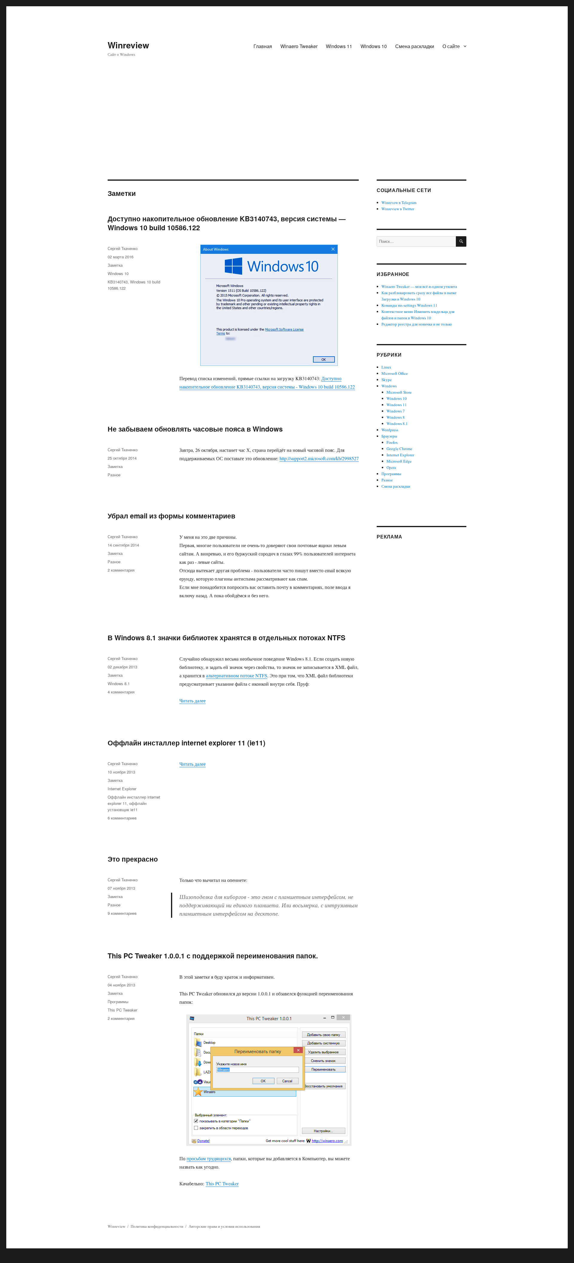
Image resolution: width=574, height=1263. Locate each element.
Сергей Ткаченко (123, 248)
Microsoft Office (394, 373)
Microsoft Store (399, 392)
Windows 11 (339, 46)
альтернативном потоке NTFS (236, 675)
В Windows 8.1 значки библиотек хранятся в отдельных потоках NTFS (226, 637)
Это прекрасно (133, 859)
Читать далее (192, 700)
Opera (391, 467)
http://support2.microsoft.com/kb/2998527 (319, 458)
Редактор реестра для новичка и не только (416, 324)
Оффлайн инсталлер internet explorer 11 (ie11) (186, 743)
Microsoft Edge (399, 461)
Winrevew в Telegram (398, 202)
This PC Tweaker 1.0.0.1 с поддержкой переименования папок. (213, 955)
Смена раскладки (414, 46)
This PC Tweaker (222, 1183)
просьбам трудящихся (209, 1158)
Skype (386, 379)
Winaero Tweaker (298, 46)
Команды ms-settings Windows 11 (409, 305)
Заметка (115, 265)
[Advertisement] (287, 135)
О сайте (451, 46)
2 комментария (121, 570)
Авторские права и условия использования (224, 1226)
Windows (389, 386)
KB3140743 (118, 282)
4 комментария (121, 692)
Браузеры (389, 436)
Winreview (128, 45)
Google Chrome (399, 448)
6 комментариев (122, 818)
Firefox (392, 442)
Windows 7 (396, 411)
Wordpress (389, 429)
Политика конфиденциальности (157, 1226)
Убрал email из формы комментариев (171, 516)
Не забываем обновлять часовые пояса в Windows (195, 429)
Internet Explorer (122, 788)
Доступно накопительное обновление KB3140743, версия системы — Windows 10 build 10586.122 (227, 223)
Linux (386, 367)
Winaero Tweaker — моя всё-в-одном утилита (419, 286)
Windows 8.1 (119, 683)
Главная (263, 46)
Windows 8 (396, 417)
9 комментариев (122, 913)
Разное (114, 475)
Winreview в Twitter (397, 208)
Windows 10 (374, 46)
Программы (118, 1001)
